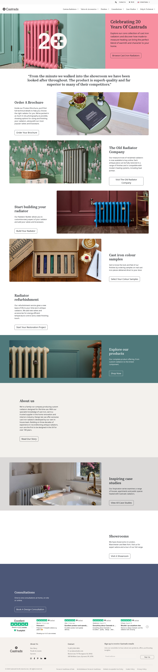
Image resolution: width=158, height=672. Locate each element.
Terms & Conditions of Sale (65, 669)
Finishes (104, 9)
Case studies (131, 9)
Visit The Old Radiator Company (126, 181)
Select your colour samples (124, 279)
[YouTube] (45, 658)
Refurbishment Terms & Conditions (89, 669)
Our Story (33, 648)
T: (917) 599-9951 (74, 648)
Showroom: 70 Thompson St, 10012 (80, 654)
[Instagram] (31, 658)
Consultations (116, 9)
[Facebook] (34, 658)
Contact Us (122, 2)
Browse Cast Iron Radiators (126, 55)
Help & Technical (146, 9)
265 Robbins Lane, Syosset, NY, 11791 (80, 656)
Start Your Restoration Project (31, 327)
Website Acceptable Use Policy (113, 669)
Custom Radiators (69, 9)
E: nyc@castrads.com (75, 651)
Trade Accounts (35, 651)
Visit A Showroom (120, 556)
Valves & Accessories (88, 9)
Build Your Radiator (25, 230)
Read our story (29, 438)
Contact (71, 644)
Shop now (116, 373)
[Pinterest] (38, 658)
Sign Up (147, 657)
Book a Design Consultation (30, 609)
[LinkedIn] (41, 658)
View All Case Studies (121, 502)
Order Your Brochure (26, 132)
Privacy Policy (141, 669)
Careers (33, 654)
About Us (34, 644)
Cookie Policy (130, 669)
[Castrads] (11, 9)
